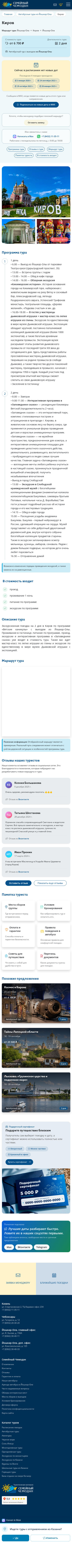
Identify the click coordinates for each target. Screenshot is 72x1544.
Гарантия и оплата (11, 1376)
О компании (8, 1364)
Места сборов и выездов (14, 1396)
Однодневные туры (11, 1451)
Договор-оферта (10, 1404)
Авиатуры (7, 1435)
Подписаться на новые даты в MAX (37, 104)
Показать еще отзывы (50, 883)
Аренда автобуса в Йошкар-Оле (17, 1384)
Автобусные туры (10, 1431)
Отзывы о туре (36, 149)
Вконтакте (23, 799)
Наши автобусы (9, 1380)
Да (16, 1538)
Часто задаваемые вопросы (15, 1388)
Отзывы (6, 1372)
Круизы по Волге (10, 1463)
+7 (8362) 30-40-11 (11, 1336)
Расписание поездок (12, 1427)
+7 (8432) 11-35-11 (50, 136)
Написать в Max (25, 136)
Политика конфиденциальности (18, 1408)
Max (9, 1247)
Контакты (6, 1368)
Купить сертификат (18, 1161)
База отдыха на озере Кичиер (16, 1476)
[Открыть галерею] (36, 191)
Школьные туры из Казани (15, 1468)
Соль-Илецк (8, 1443)
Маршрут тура (55, 149)
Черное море (8, 1439)
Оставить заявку (36, 122)
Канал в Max (13, 1520)
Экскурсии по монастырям (15, 1455)
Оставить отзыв (18, 883)
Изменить (52, 1538)
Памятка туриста (23, 155)
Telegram (41, 1247)
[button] (18, 1279)
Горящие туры (9, 1472)
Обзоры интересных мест (14, 1392)
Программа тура (16, 149)
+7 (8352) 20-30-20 (11, 1323)
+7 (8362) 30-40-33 (11, 1349)
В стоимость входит (47, 155)
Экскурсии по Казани (12, 1459)
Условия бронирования (13, 1400)
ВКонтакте (24, 1247)
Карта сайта (8, 1412)
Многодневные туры (12, 1447)
